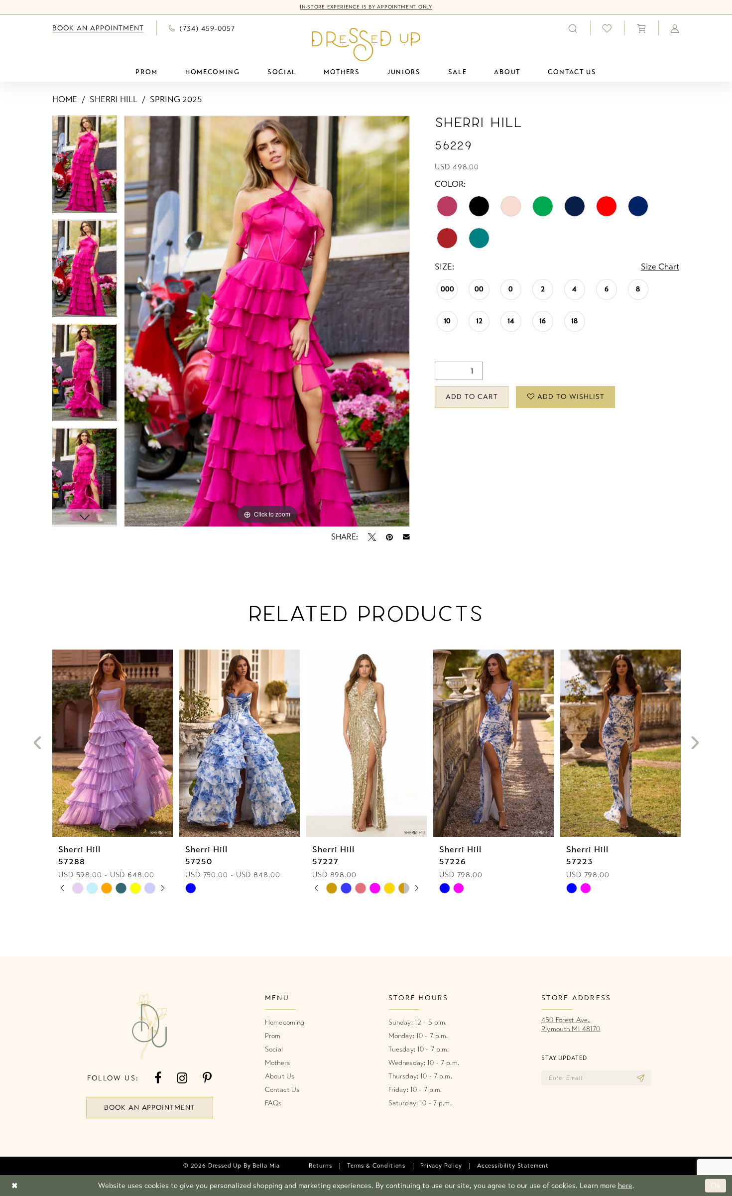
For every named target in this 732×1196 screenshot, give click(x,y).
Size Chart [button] (660, 267)
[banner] (366, 44)
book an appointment (150, 1107)
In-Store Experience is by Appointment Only (366, 7)
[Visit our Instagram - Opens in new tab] (182, 1078)
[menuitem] (98, 28)
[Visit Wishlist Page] (607, 28)
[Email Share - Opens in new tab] (406, 536)
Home (64, 99)
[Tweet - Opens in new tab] (372, 537)
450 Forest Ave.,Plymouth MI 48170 (570, 1024)
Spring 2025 (176, 99)
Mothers (277, 1063)
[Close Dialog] (14, 1186)
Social (274, 1049)
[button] (641, 27)
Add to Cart (472, 397)
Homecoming (284, 1022)
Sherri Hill (113, 99)
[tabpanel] (84, 168)
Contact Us (282, 1089)
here (625, 1185)
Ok (716, 1185)
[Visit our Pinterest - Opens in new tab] (207, 1078)
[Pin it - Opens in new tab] (389, 537)
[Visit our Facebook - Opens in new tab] (157, 1078)
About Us (279, 1076)
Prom (273, 1036)
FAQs (273, 1103)
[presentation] (112, 743)
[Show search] (573, 27)
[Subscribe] (640, 1077)
